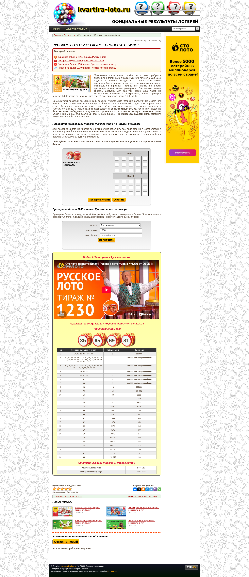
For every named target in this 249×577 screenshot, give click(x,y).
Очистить (119, 199)
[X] (139, 489)
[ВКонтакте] (135, 489)
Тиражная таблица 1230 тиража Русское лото (82, 57)
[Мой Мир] (147, 489)
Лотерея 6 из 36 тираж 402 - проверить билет (141, 521)
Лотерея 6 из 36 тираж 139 (69, 496)
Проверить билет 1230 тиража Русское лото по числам (87, 68)
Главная (56, 29)
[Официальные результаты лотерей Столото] (67, 13)
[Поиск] (197, 29)
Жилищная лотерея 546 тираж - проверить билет (143, 508)
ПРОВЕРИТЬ (106, 240)
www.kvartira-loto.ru (68, 566)
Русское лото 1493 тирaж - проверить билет (87, 508)
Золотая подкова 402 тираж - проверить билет (88, 521)
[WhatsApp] (159, 489)
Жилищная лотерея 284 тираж (142, 496)
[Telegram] (151, 489)
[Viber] (155, 489)
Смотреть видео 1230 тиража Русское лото (81, 60)
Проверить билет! (99, 199)
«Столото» (112, 571)
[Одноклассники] (143, 489)
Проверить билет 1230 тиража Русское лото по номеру (87, 64)
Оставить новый (66, 541)
